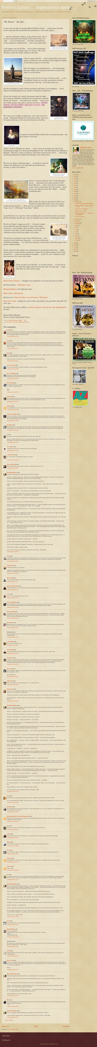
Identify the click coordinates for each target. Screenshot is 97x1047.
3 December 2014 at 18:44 (12, 916)
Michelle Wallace (11, 929)
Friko (8, 796)
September (77, 223)
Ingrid (8, 330)
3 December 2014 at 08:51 (12, 853)
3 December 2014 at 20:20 (12, 937)
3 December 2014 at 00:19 (12, 829)
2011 (75, 247)
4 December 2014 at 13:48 (12, 995)
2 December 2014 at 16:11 (12, 627)
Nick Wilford (10, 425)
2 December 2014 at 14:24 (12, 597)
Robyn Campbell (11, 611)
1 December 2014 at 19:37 (12, 401)
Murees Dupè (10, 577)
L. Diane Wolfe (10, 641)
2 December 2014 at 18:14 (12, 645)
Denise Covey (10, 960)
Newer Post (5, 1026)
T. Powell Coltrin (11, 454)
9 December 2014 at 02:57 (12, 1006)
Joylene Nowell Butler (12, 414)
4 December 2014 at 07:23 (12, 969)
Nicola (8, 850)
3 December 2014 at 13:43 (12, 862)
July (76, 227)
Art (7, 322)
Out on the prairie (11, 365)
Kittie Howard (10, 689)
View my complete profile (77, 167)
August (77, 225)
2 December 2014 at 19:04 (12, 664)
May (76, 231)
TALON (8, 950)
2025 (75, 176)
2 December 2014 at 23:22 (12, 821)
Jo (7, 434)
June (76, 229)
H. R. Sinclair (10, 446)
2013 (75, 242)
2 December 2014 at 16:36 (12, 637)
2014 (75, 200)
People (19, 322)
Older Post (66, 1026)
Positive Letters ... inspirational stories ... (39, 7)
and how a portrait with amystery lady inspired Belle (47, 307)
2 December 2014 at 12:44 (12, 589)
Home (36, 1026)
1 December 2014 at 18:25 (12, 369)
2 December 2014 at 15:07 (12, 607)
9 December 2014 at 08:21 (12, 1017)
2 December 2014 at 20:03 (12, 676)
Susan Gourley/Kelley (12, 602)
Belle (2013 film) (10, 301)
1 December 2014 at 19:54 (12, 409)
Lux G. (8, 594)
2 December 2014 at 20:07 (12, 684)
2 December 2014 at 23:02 (12, 811)
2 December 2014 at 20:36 (12, 701)
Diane (8, 353)
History (16, 322)
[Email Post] (25, 320)
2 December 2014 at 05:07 (12, 468)
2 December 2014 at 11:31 (12, 581)
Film (13, 322)
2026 (75, 174)
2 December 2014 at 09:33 (12, 573)
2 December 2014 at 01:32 (12, 459)
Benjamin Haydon (10, 289)
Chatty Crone (10, 680)
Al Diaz (8, 833)
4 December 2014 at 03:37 (12, 956)
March (76, 236)
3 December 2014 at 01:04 (12, 837)
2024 (75, 178)
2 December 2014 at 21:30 (12, 791)
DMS (8, 1000)
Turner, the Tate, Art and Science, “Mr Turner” (31, 297)
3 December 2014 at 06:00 (12, 845)
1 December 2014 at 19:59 (12, 420)
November (77, 219)
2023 (75, 181)
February (77, 238)
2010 (75, 249)
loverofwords (10, 657)
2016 (75, 195)
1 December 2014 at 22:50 (12, 450)
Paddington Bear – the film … (81, 211)
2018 (75, 191)
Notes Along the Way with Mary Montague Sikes (18, 816)
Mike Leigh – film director (13, 293)
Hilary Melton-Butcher (12, 472)
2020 (75, 187)
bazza (8, 340)
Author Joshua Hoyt (11, 464)
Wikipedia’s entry (24, 285)
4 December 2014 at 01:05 (12, 946)
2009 (75, 251)
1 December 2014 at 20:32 (12, 430)
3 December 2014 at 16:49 (12, 870)
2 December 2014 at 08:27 (12, 561)
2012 (75, 245)
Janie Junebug (10, 382)
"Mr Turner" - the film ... (80, 216)
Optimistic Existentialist (12, 586)
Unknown (9, 406)
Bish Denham (10, 622)
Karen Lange (10, 668)
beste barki (9, 396)
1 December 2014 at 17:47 (12, 348)
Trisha (8, 556)
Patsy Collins (10, 565)
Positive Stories (25, 322)
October (77, 221)
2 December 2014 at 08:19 (12, 551)
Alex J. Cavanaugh (11, 373)
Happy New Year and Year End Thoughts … (84, 203)
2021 (75, 185)
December (77, 201)
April (76, 233)
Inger (8, 825)
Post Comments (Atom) (13, 1029)
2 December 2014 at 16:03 (12, 618)
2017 (75, 193)
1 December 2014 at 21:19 (12, 442)
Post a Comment (9, 1020)
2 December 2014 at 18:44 (12, 653)
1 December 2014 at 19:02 (12, 378)
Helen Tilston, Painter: (11, 280)
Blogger (56, 1044)
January (77, 240)
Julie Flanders (10, 649)
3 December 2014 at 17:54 (12, 879)
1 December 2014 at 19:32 (12, 392)
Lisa (8, 874)
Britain (10, 322)
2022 (75, 183)
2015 (75, 197)
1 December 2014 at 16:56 (12, 336)
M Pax (8, 921)
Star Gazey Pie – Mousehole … (82, 208)
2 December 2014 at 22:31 (12, 802)
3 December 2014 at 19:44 (12, 924)
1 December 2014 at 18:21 (12, 360)
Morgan (8, 842)
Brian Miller (9, 806)
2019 (75, 189)
